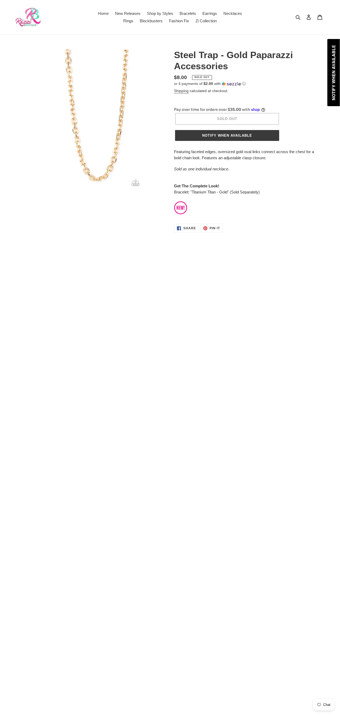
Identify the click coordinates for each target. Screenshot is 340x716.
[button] (210, 83)
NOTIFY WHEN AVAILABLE (227, 135)
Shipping (181, 91)
